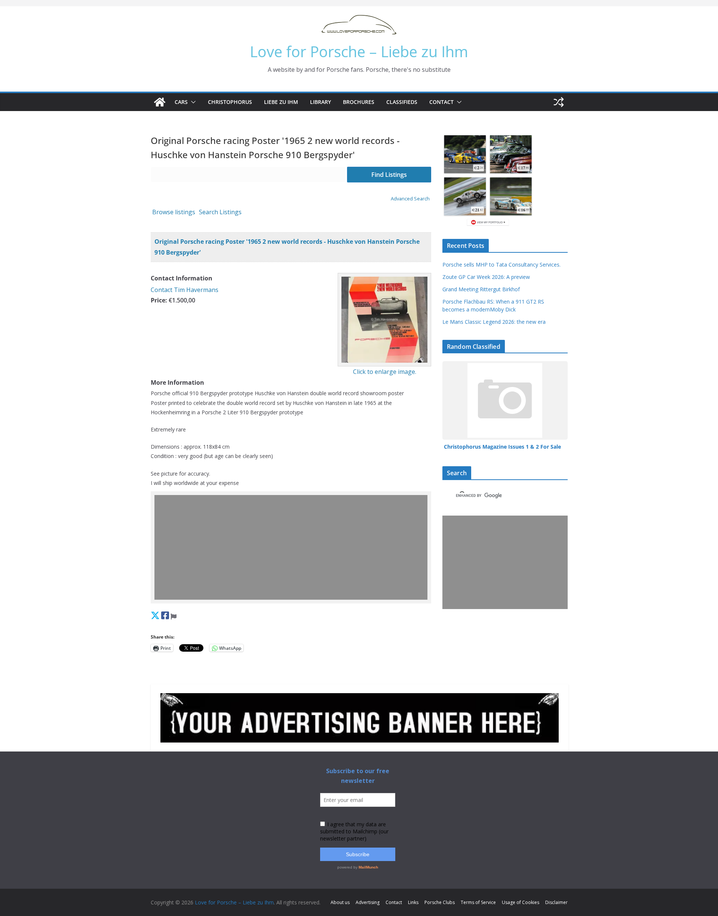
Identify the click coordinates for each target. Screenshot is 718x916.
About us (340, 902)
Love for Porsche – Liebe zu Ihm (359, 51)
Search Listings (220, 212)
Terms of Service (478, 902)
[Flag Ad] (174, 615)
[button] (192, 102)
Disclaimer (556, 902)
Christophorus (230, 101)
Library (320, 101)
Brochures (358, 101)
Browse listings (173, 212)
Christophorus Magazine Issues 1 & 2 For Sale (502, 446)
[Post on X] (155, 615)
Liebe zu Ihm (281, 101)
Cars (181, 101)
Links (413, 902)
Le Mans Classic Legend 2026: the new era (494, 321)
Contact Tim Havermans (184, 290)
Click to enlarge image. (384, 372)
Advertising (368, 902)
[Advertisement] (292, 547)
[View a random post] (559, 102)
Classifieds (401, 101)
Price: (159, 300)
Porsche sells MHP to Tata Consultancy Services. (501, 264)
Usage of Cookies (520, 902)
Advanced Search (410, 198)
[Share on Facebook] (165, 615)
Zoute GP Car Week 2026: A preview (486, 276)
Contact (441, 101)
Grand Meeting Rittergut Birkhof (481, 289)
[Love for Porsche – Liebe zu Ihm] (160, 102)
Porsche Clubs (439, 902)
